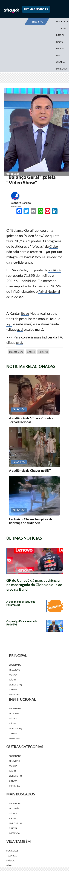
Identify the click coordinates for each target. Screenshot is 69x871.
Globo (54, 271)
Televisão (14, 695)
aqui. (19, 367)
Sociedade (15, 690)
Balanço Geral (16, 377)
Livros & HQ (60, 52)
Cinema (60, 62)
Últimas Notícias (36, 9)
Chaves (31, 377)
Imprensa (61, 68)
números (43, 377)
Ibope (25, 338)
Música (60, 35)
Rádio (59, 41)
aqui (9, 349)
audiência (55, 295)
